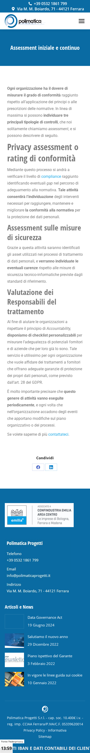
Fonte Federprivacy (12, 741)
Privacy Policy (34, 730)
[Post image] (14, 621)
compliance (51, 176)
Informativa (57, 730)
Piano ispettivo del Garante (50, 655)
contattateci (58, 434)
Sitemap (45, 736)
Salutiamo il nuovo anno (48, 636)
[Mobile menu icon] (81, 21)
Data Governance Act (45, 617)
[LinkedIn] (51, 467)
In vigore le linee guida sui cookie (55, 675)
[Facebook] (38, 467)
